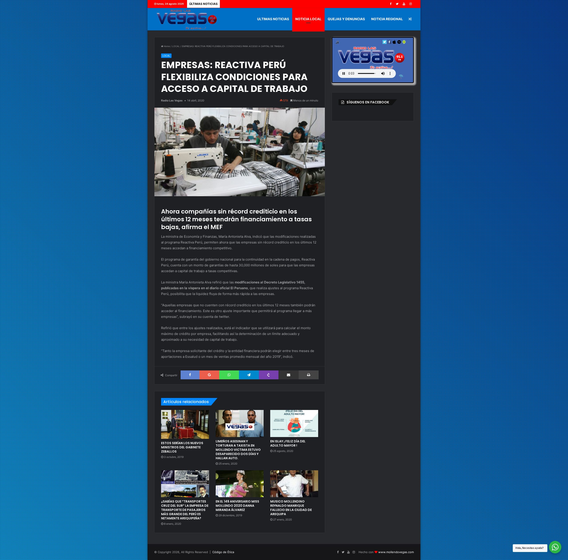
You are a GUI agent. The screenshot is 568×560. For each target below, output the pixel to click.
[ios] (394, 43)
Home (166, 46)
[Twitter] (397, 4)
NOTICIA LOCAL (308, 19)
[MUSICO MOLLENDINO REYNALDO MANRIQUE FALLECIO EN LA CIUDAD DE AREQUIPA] (294, 483)
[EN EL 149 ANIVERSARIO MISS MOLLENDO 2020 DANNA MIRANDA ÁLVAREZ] (240, 483)
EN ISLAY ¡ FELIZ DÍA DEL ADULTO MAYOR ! (288, 443)
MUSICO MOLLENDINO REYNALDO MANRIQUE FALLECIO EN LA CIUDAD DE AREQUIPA (291, 507)
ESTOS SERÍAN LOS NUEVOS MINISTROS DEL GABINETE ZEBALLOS (182, 447)
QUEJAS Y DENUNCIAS (346, 19)
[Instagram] (410, 4)
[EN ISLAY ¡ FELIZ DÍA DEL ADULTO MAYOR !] (294, 423)
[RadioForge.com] (401, 77)
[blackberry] (399, 43)
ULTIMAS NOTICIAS (273, 19)
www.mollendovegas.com (396, 552)
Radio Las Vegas (172, 100)
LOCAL (176, 46)
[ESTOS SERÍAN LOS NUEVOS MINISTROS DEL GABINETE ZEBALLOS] (185, 424)
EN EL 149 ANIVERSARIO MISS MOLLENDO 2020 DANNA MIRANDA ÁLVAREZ (237, 505)
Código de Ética (223, 552)
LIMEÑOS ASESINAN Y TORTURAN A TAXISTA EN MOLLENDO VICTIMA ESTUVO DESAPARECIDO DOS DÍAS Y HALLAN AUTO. (238, 449)
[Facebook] (390, 4)
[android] (404, 43)
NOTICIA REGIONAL (387, 19)
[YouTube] (403, 4)
